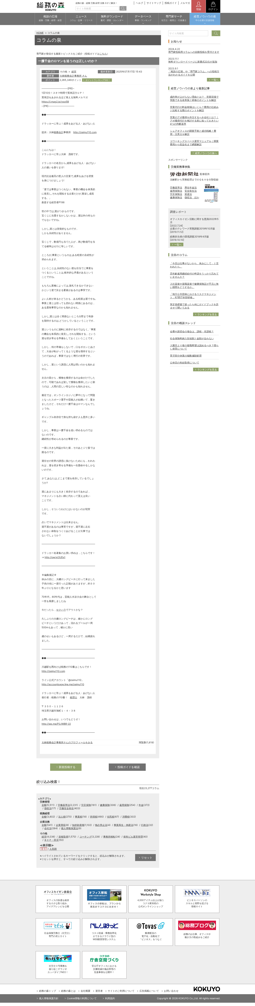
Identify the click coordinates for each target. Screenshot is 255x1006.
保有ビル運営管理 (133, 836)
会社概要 (85, 990)
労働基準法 (64, 804)
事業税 (78, 816)
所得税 (93, 816)
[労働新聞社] (184, 173)
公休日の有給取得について (184, 362)
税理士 (73, 697)
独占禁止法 (101, 824)
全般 (44, 804)
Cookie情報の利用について (82, 998)
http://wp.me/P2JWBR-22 (56, 723)
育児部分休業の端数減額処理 (186, 355)
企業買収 (61, 824)
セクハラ (61, 609)
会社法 (48, 828)
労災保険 (86, 804)
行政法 (144, 824)
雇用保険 (124, 804)
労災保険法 (176, 194)
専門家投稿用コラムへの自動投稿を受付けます (193, 51)
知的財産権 (78, 824)
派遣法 (188, 194)
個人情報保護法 (69, 828)
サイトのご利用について (121, 990)
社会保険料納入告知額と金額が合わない (192, 338)
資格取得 (63, 836)
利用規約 (110, 998)
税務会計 (58, 132)
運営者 (99, 990)
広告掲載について (149, 990)
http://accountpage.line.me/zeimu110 (63, 684)
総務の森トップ (47, 990)
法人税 (62, 816)
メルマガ (185, 2)
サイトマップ (154, 2)
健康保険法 (176, 197)
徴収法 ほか (192, 197)
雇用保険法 (176, 190)
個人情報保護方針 (48, 998)
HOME (40, 32)
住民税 (110, 816)
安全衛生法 (191, 190)
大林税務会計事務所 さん (73, 75)
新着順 (43, 848)
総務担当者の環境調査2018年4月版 (189, 236)
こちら (103, 53)
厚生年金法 (191, 187)
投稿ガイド (171, 2)
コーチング (85, 836)
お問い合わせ (171, 990)
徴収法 (48, 808)
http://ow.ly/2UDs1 (55, 557)
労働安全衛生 (66, 808)
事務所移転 (109, 836)
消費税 (126, 816)
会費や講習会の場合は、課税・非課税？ (192, 331)
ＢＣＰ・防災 (51, 839)
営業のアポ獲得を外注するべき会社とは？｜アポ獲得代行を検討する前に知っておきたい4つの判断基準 (194, 120)
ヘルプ (139, 2)
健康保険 (105, 804)
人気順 (53, 848)
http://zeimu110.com (85, 132)
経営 (73, 71)
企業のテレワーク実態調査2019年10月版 (192, 228)
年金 (141, 804)
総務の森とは (68, 990)
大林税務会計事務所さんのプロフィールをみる (67, 742)
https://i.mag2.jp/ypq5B (55, 101)
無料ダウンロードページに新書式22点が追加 (192, 61)
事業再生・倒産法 (123, 824)
